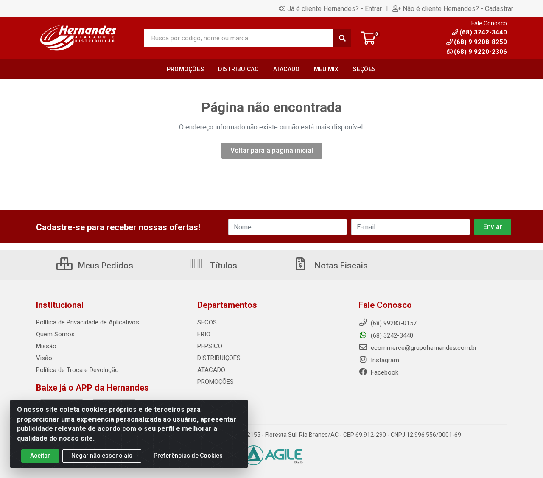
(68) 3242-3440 (391, 335)
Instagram (384, 360)
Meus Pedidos (104, 265)
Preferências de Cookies (188, 455)
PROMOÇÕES (215, 382)
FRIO (203, 334)
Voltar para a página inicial (271, 150)
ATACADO (211, 370)
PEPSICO (209, 346)
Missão (46, 346)
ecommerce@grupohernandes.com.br (423, 348)
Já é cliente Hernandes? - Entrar (334, 8)
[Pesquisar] (342, 38)
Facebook (383, 372)
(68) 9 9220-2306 (480, 52)
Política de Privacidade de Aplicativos (87, 322)
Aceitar (40, 455)
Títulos (222, 265)
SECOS (207, 322)
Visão (44, 358)
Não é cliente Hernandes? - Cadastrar (458, 8)
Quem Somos (55, 334)
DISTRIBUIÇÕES (219, 358)
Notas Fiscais (340, 265)
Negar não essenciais (101, 455)
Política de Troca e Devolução (77, 370)
